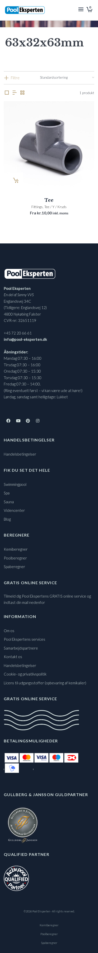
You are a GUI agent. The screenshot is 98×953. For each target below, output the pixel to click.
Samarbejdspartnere (21, 648)
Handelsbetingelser (20, 454)
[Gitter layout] (22, 92)
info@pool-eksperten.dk (25, 339)
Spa (7, 493)
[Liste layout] (15, 92)
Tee (49, 200)
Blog (7, 519)
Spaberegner (14, 566)
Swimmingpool (15, 484)
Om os (9, 630)
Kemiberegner (16, 549)
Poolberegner (15, 558)
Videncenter (14, 510)
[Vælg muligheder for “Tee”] (15, 180)
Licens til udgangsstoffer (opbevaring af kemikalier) (45, 683)
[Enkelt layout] (7, 92)
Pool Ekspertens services (24, 639)
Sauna (9, 501)
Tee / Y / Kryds (55, 207)
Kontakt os (13, 656)
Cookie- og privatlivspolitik (25, 674)
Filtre (15, 77)
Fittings (37, 207)
